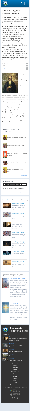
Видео (15, 365)
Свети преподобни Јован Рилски (16, 137)
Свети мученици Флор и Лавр (15, 145)
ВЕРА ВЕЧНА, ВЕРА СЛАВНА (18, 278)
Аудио (15, 369)
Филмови (14, 222)
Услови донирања (15, 385)
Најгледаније (5, 200)
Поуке (15, 374)
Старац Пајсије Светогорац (15, 360)
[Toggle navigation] (26, 3)
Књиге (15, 378)
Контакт (15, 382)
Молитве (15, 376)
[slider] (24, 184)
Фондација (15, 363)
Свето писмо (15, 371)
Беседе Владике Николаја (18, 203)
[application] (15, 184)
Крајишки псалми (13, 355)
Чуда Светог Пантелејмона (15, 351)
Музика (15, 380)
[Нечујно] (20, 184)
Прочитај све (23, 175)
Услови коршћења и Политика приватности (15, 387)
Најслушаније (24, 200)
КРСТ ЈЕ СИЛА (14, 303)
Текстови (15, 367)
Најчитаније (15, 200)
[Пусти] (5, 184)
